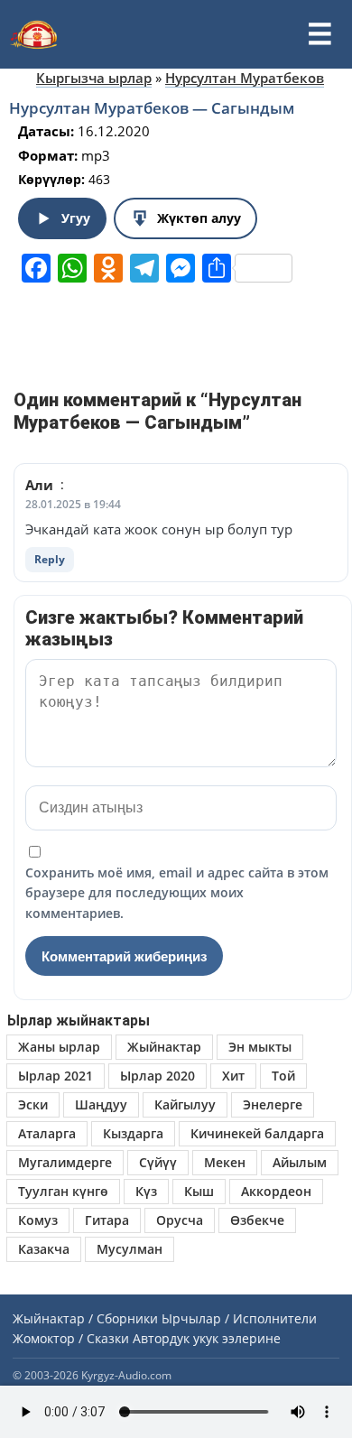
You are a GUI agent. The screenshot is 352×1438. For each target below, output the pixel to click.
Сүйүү (158, 1162)
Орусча (179, 1220)
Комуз (38, 1220)
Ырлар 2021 (55, 1075)
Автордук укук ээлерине (207, 1338)
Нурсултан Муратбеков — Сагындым (151, 107)
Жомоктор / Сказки (71, 1338)
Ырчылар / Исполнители (239, 1318)
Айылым (300, 1162)
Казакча (43, 1248)
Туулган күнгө (63, 1191)
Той (283, 1075)
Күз (146, 1191)
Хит (233, 1075)
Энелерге (272, 1104)
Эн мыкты (260, 1046)
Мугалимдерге (65, 1162)
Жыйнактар (164, 1046)
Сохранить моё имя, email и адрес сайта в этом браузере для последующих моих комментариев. (177, 893)
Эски (33, 1104)
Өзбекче (257, 1220)
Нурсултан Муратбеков (244, 78)
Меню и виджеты (319, 34)
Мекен (224, 1162)
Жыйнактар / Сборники (85, 1318)
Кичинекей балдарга (257, 1133)
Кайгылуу (185, 1104)
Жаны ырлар (59, 1046)
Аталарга (47, 1133)
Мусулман (129, 1248)
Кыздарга (133, 1133)
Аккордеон (276, 1191)
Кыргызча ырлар (94, 78)
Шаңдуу (101, 1104)
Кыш (199, 1191)
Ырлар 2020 (157, 1075)
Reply (49, 559)
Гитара (107, 1220)
